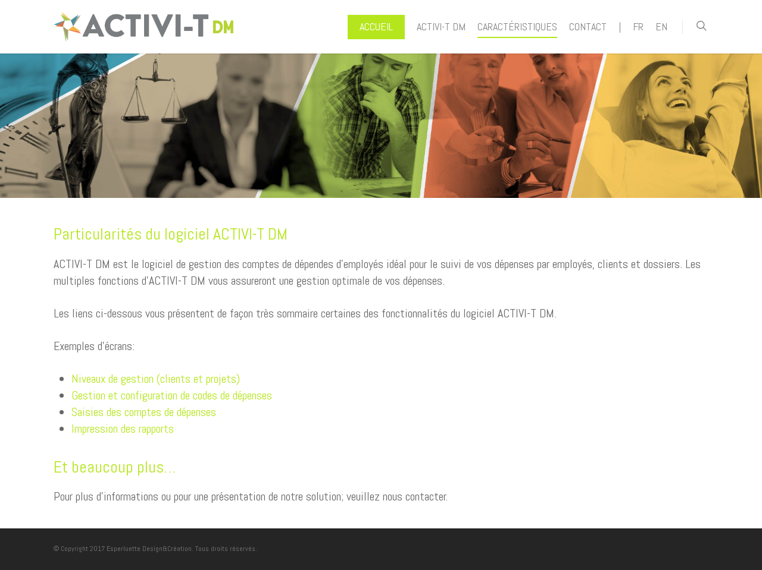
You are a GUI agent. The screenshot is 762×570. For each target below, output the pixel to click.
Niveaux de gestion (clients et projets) (155, 378)
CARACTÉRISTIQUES (517, 26)
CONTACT (588, 26)
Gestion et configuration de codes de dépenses (171, 395)
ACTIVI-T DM (441, 26)
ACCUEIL (376, 26)
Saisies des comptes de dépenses (143, 412)
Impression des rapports (122, 428)
